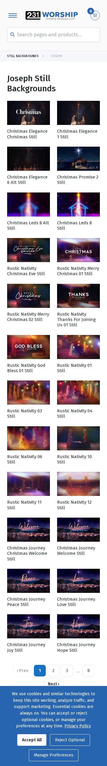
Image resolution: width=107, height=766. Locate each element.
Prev (22, 670)
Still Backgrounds (23, 56)
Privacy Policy (77, 726)
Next (53, 684)
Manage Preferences (53, 755)
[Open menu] (12, 15)
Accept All (32, 739)
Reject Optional (70, 739)
